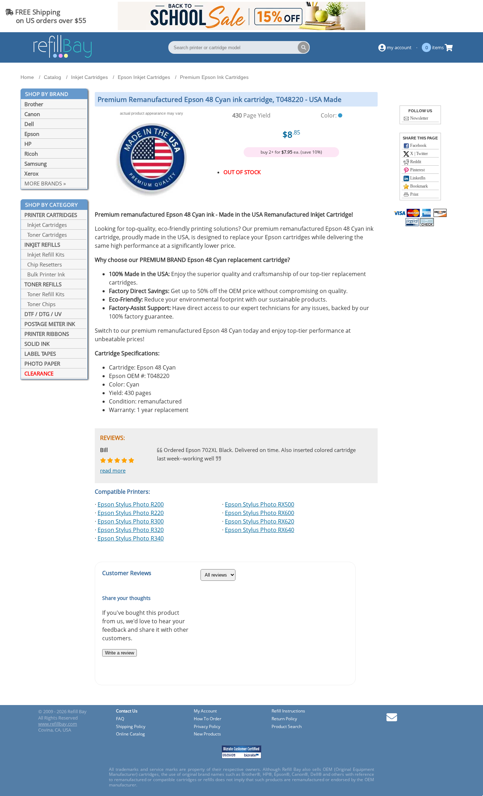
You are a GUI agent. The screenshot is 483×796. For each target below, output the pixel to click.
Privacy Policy (207, 726)
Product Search (287, 726)
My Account (205, 711)
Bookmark (418, 186)
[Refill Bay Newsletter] (392, 720)
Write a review (119, 652)
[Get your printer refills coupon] (241, 28)
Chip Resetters (43, 264)
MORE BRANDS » (45, 183)
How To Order (207, 719)
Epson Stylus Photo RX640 (259, 530)
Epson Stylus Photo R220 (131, 513)
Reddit (415, 161)
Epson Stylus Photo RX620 (259, 521)
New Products (207, 734)
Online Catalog (130, 734)
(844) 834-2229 (452, 16)
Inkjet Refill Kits (44, 254)
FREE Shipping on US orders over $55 (45, 16)
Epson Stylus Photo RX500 (259, 504)
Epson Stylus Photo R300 (131, 521)
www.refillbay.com (57, 724)
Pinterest (417, 169)
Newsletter (418, 118)
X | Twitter (418, 153)
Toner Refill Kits (44, 294)
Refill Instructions (288, 711)
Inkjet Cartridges (45, 224)
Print (413, 194)
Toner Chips (40, 304)
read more (113, 470)
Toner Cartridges (45, 234)
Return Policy (284, 719)
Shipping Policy (130, 726)
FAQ (120, 719)
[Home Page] (63, 57)
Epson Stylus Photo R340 (131, 538)
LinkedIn (417, 178)
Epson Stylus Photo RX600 (259, 513)
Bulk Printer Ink (44, 274)
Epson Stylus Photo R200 (131, 504)
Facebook (417, 145)
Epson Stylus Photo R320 (131, 530)
